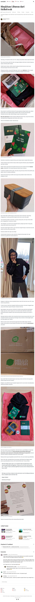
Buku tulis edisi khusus (5, 116)
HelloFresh (25, 70)
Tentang (9, 1)
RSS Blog (25, 589)
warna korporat (30, 323)
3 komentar (27, 12)
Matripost (14, 590)
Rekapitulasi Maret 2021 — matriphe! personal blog (11, 546)
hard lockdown (23, 451)
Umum (32, 12)
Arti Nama (14, 589)
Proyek (21, 1)
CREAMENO (5, 554)
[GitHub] (18, 599)
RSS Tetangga (26, 590)
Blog (13, 1)
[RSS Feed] (33, 1)
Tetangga (17, 1)
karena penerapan (16, 451)
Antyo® (4, 571)
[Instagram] (16, 599)
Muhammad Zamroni (10, 566)
